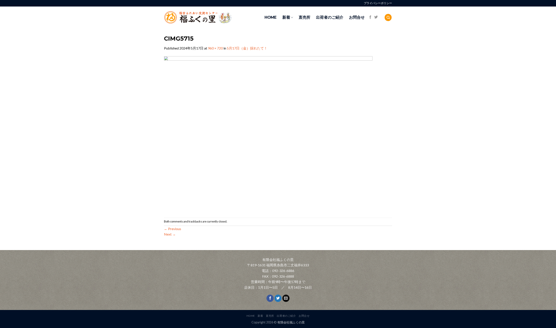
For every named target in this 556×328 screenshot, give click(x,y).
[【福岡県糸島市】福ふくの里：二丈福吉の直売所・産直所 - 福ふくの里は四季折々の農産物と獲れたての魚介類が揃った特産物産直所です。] (207, 17)
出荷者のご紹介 (329, 17)
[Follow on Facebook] (370, 17)
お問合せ (357, 17)
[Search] (388, 17)
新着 (286, 17)
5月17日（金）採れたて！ (247, 48)
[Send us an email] (286, 298)
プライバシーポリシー (378, 3)
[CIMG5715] (268, 134)
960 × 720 (215, 48)
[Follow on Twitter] (376, 17)
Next (170, 234)
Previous (172, 229)
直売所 (304, 17)
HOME (271, 17)
